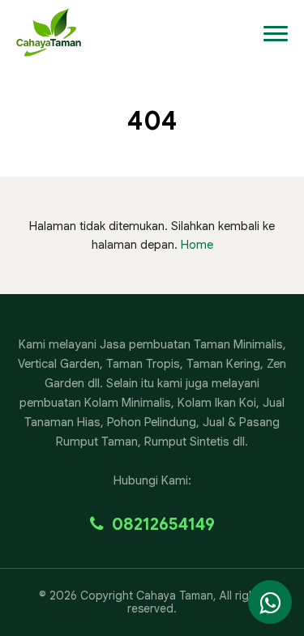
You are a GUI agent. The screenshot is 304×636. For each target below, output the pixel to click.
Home (197, 244)
